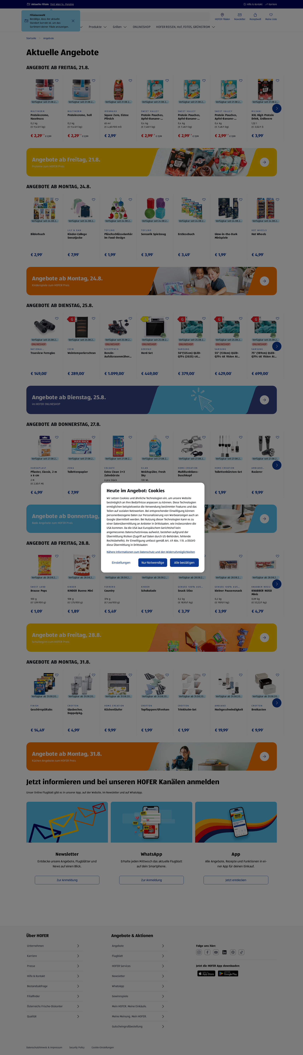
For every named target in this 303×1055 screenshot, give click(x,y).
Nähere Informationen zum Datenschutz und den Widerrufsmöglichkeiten (151, 552)
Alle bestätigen (184, 562)
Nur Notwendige (153, 562)
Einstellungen (121, 562)
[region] (152, 528)
